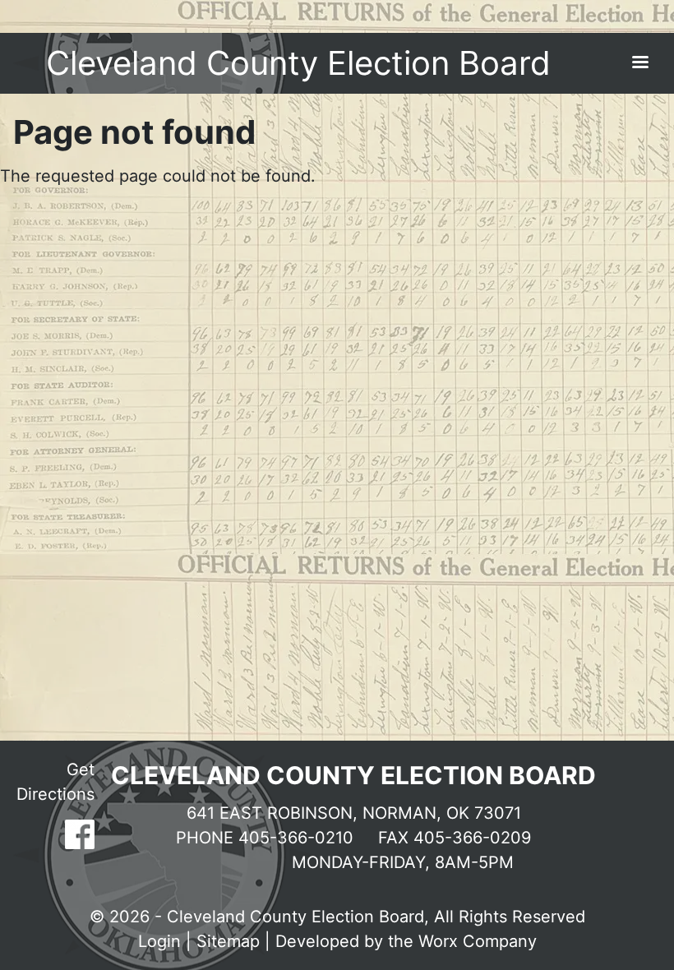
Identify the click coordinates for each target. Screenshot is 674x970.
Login (159, 941)
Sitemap (228, 941)
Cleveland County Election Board (298, 63)
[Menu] (639, 63)
